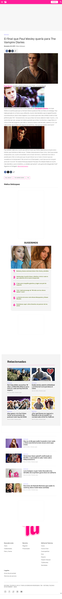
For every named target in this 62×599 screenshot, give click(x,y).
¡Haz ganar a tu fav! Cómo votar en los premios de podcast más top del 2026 (17, 415)
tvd (28, 177)
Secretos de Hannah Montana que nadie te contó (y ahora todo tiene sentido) (39, 487)
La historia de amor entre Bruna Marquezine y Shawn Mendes (32, 298)
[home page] (5, 2)
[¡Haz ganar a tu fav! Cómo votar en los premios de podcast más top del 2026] (18, 402)
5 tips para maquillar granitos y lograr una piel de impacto (31, 284)
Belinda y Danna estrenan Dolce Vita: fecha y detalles (32, 271)
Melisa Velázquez (20, 46)
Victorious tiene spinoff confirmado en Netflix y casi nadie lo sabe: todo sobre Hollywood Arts (37, 457)
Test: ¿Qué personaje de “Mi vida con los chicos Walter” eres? (31, 291)
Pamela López (18, 392)
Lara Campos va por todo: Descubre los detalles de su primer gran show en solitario (39, 472)
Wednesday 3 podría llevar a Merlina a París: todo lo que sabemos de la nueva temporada (32, 277)
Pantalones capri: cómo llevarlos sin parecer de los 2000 (31, 304)
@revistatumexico (23, 166)
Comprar (54, 2)
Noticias (6, 34)
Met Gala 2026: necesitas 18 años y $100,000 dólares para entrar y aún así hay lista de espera (18, 387)
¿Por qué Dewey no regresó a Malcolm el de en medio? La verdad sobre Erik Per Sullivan (43, 415)
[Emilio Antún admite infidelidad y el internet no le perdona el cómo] (43, 374)
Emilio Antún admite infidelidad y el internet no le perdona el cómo (43, 386)
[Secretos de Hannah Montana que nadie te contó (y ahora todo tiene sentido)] (14, 488)
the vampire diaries (19, 177)
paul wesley (8, 177)
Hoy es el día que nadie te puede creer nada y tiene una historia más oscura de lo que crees (39, 443)
